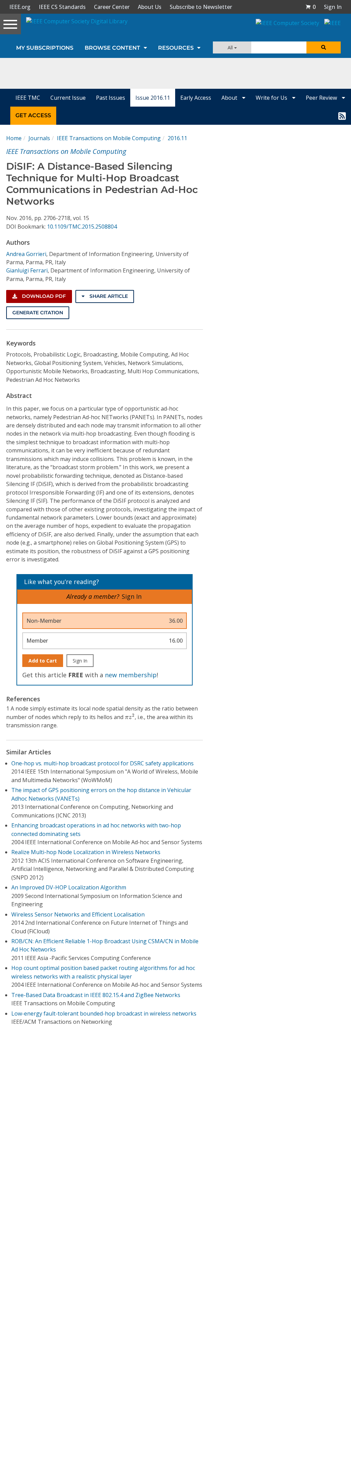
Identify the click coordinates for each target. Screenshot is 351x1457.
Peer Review (322, 97)
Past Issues (110, 97)
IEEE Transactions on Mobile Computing (109, 138)
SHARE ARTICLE (108, 296)
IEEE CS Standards (62, 7)
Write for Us (272, 97)
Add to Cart (42, 660)
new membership (131, 675)
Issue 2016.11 (152, 97)
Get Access (33, 115)
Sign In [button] (333, 7)
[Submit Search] (323, 47)
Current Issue (68, 97)
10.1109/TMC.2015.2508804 (82, 226)
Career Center (112, 7)
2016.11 (177, 138)
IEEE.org (20, 7)
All (231, 47)
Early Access (195, 97)
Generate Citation (37, 312)
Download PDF (43, 296)
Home (14, 138)
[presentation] (130, 716)
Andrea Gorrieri (26, 254)
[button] (310, 7)
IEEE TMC (27, 97)
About (230, 97)
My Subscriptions (44, 48)
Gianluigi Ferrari (27, 270)
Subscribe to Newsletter (201, 7)
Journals (39, 138)
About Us (149, 7)
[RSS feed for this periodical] (342, 115)
